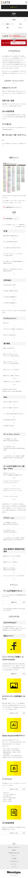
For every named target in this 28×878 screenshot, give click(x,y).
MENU (14, 19)
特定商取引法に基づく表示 (14, 853)
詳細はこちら (14, 602)
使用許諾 (14, 850)
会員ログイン (14, 7)
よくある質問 (14, 858)
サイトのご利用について (14, 861)
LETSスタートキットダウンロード (14, 847)
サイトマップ (14, 867)
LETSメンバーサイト (14, 713)
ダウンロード (14, 855)
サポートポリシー (14, 864)
